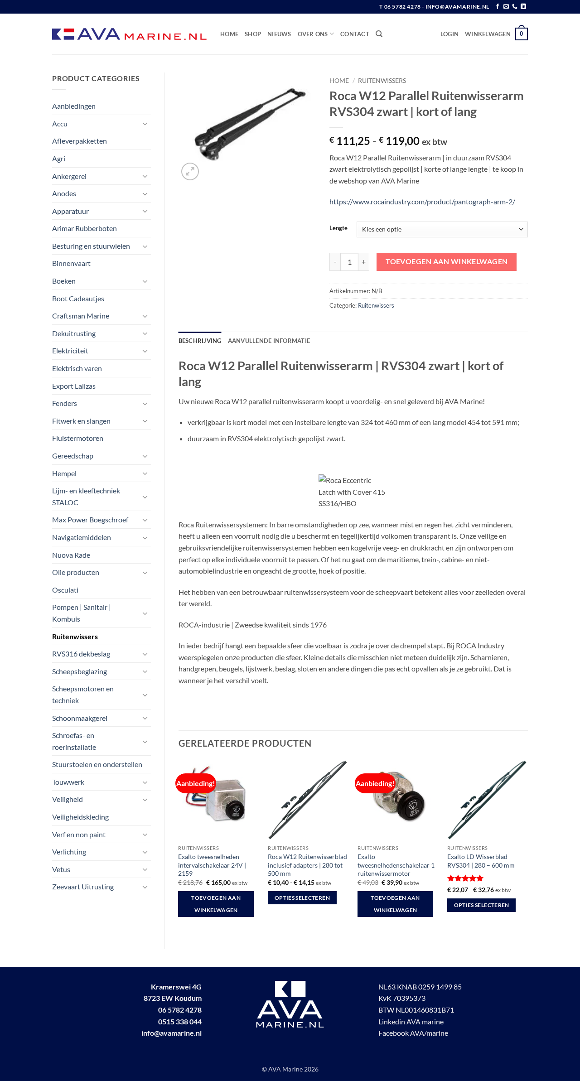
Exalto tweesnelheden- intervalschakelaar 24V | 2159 (212, 865)
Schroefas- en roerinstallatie (74, 741)
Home (229, 34)
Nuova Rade (71, 554)
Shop (253, 34)
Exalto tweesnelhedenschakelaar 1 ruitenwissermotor (396, 865)
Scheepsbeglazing (79, 671)
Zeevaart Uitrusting (83, 886)
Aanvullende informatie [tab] (269, 340)
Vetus (61, 869)
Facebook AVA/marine (413, 1032)
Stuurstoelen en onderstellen (97, 764)
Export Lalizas (74, 385)
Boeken (64, 280)
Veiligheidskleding (80, 816)
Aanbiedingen (74, 105)
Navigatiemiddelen (81, 537)
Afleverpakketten (79, 140)
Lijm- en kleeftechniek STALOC (86, 496)
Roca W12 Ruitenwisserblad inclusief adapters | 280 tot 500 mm (307, 865)
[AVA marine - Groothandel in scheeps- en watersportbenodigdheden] (129, 34)
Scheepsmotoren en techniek (83, 694)
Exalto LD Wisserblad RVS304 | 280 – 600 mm (481, 861)
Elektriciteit (70, 350)
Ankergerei (69, 176)
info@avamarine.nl (171, 1032)
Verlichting (69, 851)
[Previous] (179, 846)
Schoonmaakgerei (79, 718)
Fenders (64, 403)
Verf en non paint (79, 834)
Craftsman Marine (80, 315)
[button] (449, 34)
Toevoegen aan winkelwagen (447, 261)
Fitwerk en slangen (81, 420)
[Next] (527, 846)
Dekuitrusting (74, 333)
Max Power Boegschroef (90, 519)
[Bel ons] (514, 7)
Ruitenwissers (75, 636)
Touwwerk (68, 781)
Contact (354, 34)
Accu (60, 123)
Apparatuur (70, 211)
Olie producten (75, 572)
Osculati (65, 589)
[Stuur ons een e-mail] (506, 7)
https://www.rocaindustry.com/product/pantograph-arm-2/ (422, 201)
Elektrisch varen (77, 368)
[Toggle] (145, 123)
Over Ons (313, 34)
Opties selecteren (302, 898)
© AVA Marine (283, 1069)
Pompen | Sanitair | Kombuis (81, 613)
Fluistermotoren (77, 438)
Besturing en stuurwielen (91, 245)
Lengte (338, 228)
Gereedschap (72, 455)
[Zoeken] (379, 34)
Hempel (64, 473)
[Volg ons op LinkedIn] (523, 7)
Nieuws (279, 34)
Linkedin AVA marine (411, 1021)
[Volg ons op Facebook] (497, 7)
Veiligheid (67, 799)
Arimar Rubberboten (84, 228)
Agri (58, 158)
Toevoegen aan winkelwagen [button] (216, 904)
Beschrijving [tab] (200, 340)
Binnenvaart (71, 263)
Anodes (64, 193)
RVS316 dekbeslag (81, 653)
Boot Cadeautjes (78, 298)
